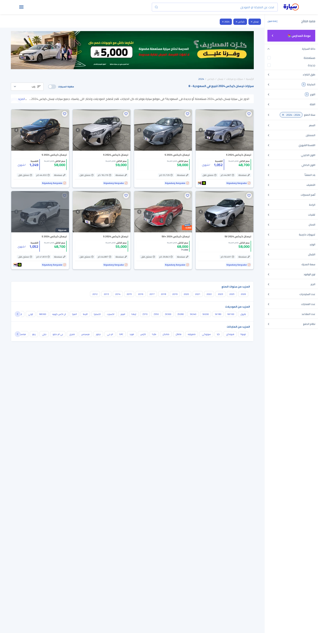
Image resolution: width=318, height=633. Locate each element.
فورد (132, 334)
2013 (106, 294)
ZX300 (168, 314)
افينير (123, 314)
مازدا (154, 334)
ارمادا (133, 314)
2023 (220, 294)
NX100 (230, 314)
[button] (27, 87)
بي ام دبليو (58, 334)
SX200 (205, 314)
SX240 (193, 314)
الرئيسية (250, 79)
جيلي (44, 334)
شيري (72, 334)
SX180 (218, 314)
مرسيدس (85, 334)
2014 (117, 294)
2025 (231, 294)
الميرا (74, 314)
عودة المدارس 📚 (299, 35)
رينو (34, 334)
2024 (226, 21)
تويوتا (243, 334)
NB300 (42, 314)
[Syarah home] (291, 7)
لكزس (143, 334)
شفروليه (192, 334)
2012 (95, 294)
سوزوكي (206, 334)
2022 (209, 294)
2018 (163, 294)
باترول (243, 314)
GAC (121, 334)
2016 (140, 294)
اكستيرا (97, 314)
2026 (243, 294)
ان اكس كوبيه (59, 314)
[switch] (52, 86)
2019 (174, 294)
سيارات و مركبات (234, 79)
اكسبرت (110, 314)
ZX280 (180, 314)
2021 (197, 294)
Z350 (156, 314)
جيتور (98, 334)
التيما (85, 314)
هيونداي (230, 334)
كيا (218, 334)
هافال (178, 334)
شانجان (165, 334)
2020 (186, 294)
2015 (129, 294)
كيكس (241, 21)
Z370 (144, 314)
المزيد (21, 99)
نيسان (256, 21)
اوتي (30, 314)
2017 (152, 294)
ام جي (110, 334)
